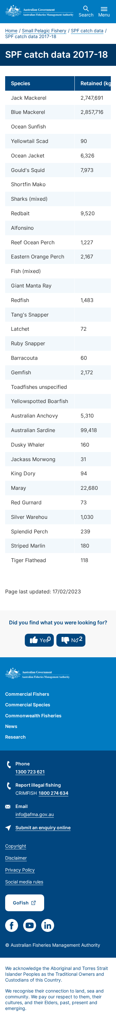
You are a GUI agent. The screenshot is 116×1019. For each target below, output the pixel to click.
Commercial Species (27, 704)
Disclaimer (16, 858)
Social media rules (24, 881)
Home (11, 30)
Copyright (15, 846)
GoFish (21, 902)
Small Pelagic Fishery (44, 30)
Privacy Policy (20, 870)
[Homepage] (39, 11)
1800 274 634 (53, 793)
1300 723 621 (30, 771)
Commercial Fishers (27, 694)
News (11, 726)
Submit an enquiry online (43, 827)
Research (15, 737)
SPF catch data (87, 30)
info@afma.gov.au (34, 814)
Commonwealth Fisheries (33, 715)
